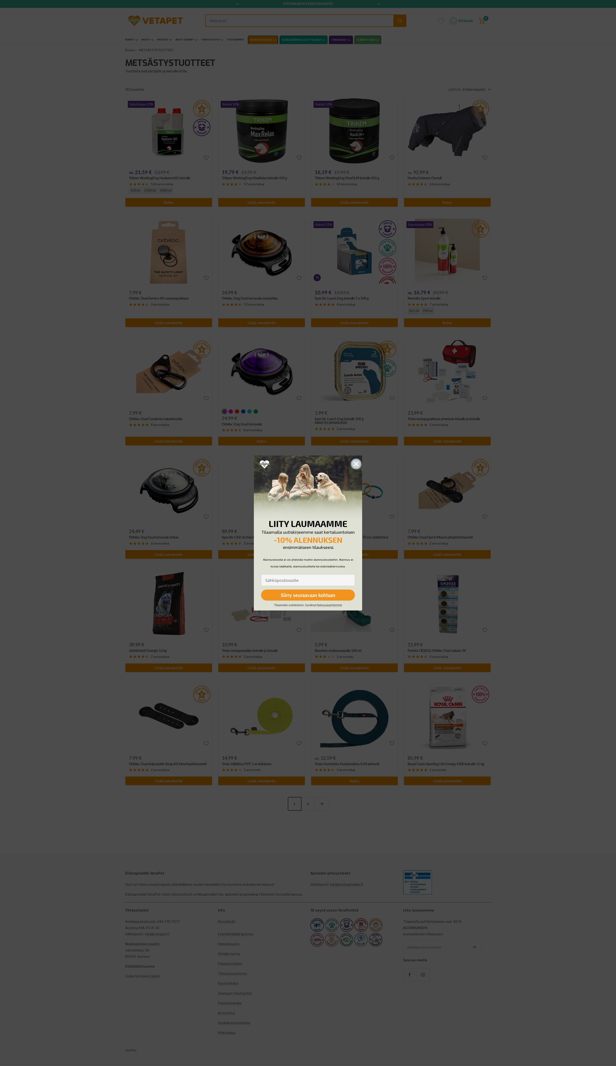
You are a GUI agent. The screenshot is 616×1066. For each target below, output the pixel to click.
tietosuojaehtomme (329, 605)
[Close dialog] (356, 464)
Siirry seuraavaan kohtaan (308, 595)
